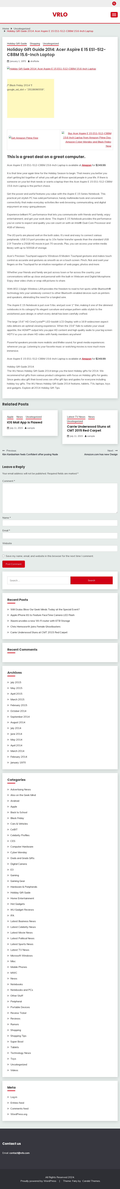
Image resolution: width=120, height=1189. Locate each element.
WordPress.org (18, 1114)
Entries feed (17, 1102)
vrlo (60, 14)
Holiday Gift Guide (17, 43)
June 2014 (16, 733)
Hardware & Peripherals (23, 886)
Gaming (14, 875)
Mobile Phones (18, 966)
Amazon (86, 165)
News (19, 416)
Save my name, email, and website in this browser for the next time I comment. (50, 556)
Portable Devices (20, 1007)
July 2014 (15, 728)
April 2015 (16, 693)
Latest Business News (23, 921)
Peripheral (16, 1001)
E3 (12, 869)
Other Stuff (16, 995)
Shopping (35, 43)
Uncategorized (51, 43)
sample (31, 428)
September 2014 (20, 716)
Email (6, 530)
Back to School (18, 812)
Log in (13, 1097)
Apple (10, 416)
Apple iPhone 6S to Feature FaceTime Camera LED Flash (42, 615)
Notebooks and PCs (21, 989)
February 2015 (18, 705)
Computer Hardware (21, 846)
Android (14, 800)
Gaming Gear (17, 881)
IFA (12, 915)
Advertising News (20, 789)
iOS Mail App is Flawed (24, 422)
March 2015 (17, 699)
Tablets (14, 1047)
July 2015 (15, 682)
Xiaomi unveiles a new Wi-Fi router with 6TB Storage (40, 620)
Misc (13, 961)
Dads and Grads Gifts (22, 858)
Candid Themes (91, 1180)
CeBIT (14, 829)
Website (7, 543)
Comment (8, 480)
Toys (13, 1058)
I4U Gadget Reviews (22, 909)
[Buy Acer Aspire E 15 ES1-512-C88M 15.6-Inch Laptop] (86, 145)
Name (6, 517)
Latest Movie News (21, 932)
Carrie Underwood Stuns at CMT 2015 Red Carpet (88, 428)
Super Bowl (16, 1041)
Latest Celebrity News (23, 926)
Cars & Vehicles (19, 823)
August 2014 (17, 722)
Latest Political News (22, 938)
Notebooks (16, 984)
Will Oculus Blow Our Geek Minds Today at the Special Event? (45, 609)
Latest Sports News (21, 944)
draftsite (34, 61)
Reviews (15, 1018)
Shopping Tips (18, 1035)
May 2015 (16, 688)
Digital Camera (18, 863)
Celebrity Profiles (20, 835)
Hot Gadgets (17, 903)
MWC (13, 972)
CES (12, 841)
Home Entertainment (22, 898)
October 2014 (18, 710)
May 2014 (16, 739)
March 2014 (17, 750)
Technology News (20, 1052)
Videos (14, 1070)
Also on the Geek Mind (23, 795)
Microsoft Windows (21, 955)
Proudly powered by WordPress (38, 1180)
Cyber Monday (18, 852)
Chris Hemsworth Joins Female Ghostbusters (35, 626)
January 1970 (18, 762)
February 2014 (18, 756)
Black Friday (17, 818)
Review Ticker (18, 1012)
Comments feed (19, 1108)
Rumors (14, 1024)
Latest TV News (76, 416)
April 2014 (16, 745)
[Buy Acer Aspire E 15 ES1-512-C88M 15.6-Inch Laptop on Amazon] (51, 68)
